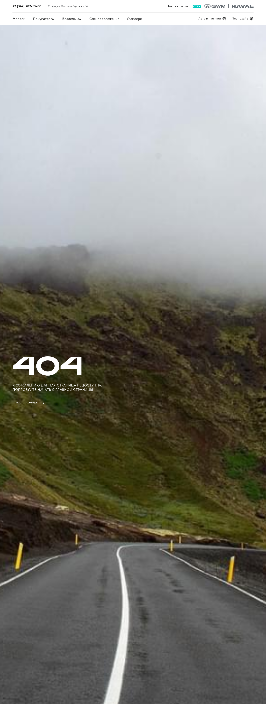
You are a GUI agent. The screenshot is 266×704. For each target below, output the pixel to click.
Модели (18, 19)
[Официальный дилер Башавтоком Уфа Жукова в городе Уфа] (229, 6)
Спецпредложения (104, 19)
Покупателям (44, 19)
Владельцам (72, 19)
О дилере (134, 19)
